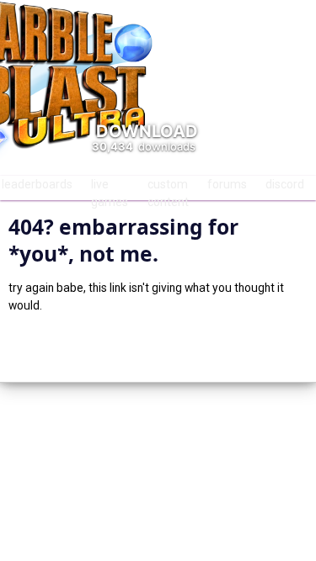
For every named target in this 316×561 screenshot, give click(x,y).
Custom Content (168, 188)
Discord (284, 184)
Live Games (109, 188)
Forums (227, 184)
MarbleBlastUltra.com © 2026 (158, 347)
